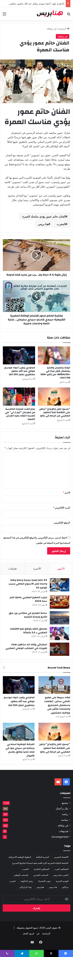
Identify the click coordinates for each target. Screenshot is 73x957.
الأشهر (61, 568)
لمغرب (12, 881)
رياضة (65, 814)
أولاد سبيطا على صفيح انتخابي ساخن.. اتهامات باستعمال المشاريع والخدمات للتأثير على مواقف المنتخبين (57, 705)
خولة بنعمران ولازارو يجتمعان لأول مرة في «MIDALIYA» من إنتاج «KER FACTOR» (55, 372)
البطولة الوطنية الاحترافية (20, 857)
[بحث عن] (68, 15)
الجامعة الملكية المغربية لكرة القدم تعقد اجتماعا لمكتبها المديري (40, 863)
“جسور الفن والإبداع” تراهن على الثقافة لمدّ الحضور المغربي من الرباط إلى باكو (54, 412)
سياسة (64, 819)
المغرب (61, 224)
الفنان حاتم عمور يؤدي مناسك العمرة (44, 216)
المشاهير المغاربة (41, 869)
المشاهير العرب (61, 869)
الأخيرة (37, 568)
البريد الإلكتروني (61, 507)
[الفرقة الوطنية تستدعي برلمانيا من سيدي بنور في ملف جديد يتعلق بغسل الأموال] (19, 732)
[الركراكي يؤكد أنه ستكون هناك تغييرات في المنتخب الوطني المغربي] (59, 649)
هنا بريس (43, 224)
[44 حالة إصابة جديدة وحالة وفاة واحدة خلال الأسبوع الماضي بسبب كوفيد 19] (59, 584)
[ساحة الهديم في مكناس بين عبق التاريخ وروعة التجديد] (59, 617)
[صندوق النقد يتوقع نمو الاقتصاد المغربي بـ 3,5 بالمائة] (59, 633)
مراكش (65, 887)
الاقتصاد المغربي (61, 857)
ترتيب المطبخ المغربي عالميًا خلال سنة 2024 (28, 599)
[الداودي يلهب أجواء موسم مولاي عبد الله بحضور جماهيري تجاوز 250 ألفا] (19, 355)
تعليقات (12, 568)
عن (38, 933)
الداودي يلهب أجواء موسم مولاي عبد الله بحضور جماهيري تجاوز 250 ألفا (19, 371)
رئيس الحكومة (27, 881)
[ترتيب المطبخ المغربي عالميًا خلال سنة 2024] (59, 602)
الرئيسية (62, 28)
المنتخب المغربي (40, 875)
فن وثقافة (51, 28)
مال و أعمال (62, 808)
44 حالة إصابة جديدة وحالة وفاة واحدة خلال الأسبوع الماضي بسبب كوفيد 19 (28, 584)
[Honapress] (50, 14)
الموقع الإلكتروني (62, 522)
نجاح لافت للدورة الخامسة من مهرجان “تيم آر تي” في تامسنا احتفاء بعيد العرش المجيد (20, 414)
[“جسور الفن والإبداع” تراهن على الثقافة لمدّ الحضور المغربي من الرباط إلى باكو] (54, 396)
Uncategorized (60, 836)
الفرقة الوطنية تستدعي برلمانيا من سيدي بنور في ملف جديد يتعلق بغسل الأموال (20, 750)
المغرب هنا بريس (60, 875)
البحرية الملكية (42, 857)
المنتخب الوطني (21, 875)
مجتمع (65, 802)
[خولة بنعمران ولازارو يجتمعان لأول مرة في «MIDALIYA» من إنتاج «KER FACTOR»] (54, 355)
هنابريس (40, 887)
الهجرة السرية (62, 881)
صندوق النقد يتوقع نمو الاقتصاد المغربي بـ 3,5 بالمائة (28, 631)
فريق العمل (28, 933)
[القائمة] (4, 15)
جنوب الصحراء (44, 881)
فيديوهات (63, 831)
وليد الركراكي (25, 887)
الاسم (66, 492)
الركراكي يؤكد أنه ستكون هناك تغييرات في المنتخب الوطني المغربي (26, 646)
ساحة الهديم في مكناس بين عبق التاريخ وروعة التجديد (28, 615)
